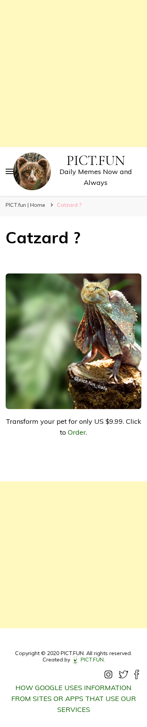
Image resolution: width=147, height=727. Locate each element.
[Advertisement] (73, 73)
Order (77, 432)
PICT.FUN (95, 160)
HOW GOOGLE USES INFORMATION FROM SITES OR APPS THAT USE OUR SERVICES (73, 698)
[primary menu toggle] (9, 171)
